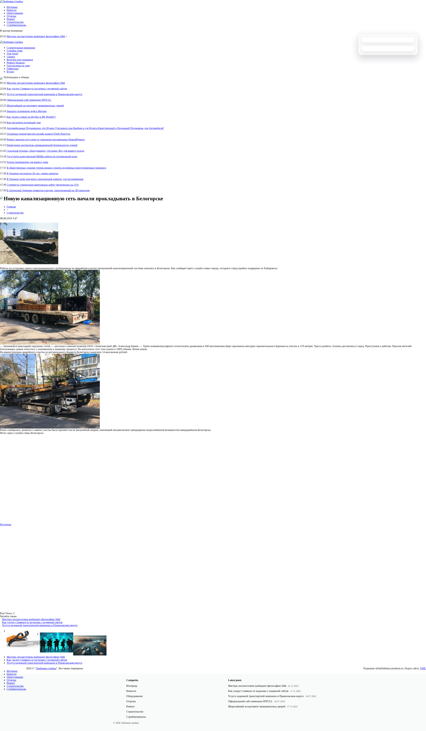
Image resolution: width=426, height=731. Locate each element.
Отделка (11, 16)
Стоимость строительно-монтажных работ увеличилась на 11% (43, 184)
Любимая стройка (46, 668)
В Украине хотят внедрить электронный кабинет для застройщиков (45, 179)
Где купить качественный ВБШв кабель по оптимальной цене (42, 156)
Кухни (10, 71)
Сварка (11, 56)
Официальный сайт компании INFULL (29, 99)
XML (423, 668)
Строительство (15, 22)
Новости (11, 10)
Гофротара (12, 68)
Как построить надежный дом (23, 122)
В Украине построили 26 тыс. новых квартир (32, 173)
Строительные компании (21, 47)
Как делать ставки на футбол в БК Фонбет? (31, 116)
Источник (5, 524)
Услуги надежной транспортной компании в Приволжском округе (44, 94)
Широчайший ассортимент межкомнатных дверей (35, 105)
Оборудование (15, 13)
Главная (11, 206)
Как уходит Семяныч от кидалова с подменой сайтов (37, 88)
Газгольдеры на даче (18, 65)
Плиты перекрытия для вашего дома (27, 162)
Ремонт (11, 19)
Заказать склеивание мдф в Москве (27, 111)
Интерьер (12, 7)
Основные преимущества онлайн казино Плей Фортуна (38, 133)
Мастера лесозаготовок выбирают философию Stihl (36, 36)
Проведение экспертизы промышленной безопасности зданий (41, 145)
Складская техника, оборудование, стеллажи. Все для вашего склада (45, 150)
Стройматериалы (16, 25)
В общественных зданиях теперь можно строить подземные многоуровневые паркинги (56, 167)
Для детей (12, 53)
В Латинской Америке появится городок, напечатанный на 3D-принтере (48, 190)
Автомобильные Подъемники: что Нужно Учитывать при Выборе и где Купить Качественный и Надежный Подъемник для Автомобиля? (85, 128)
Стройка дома (14, 50)
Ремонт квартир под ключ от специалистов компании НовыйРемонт (46, 139)
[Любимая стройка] (11, 1)
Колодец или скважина (20, 59)
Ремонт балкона (16, 62)
